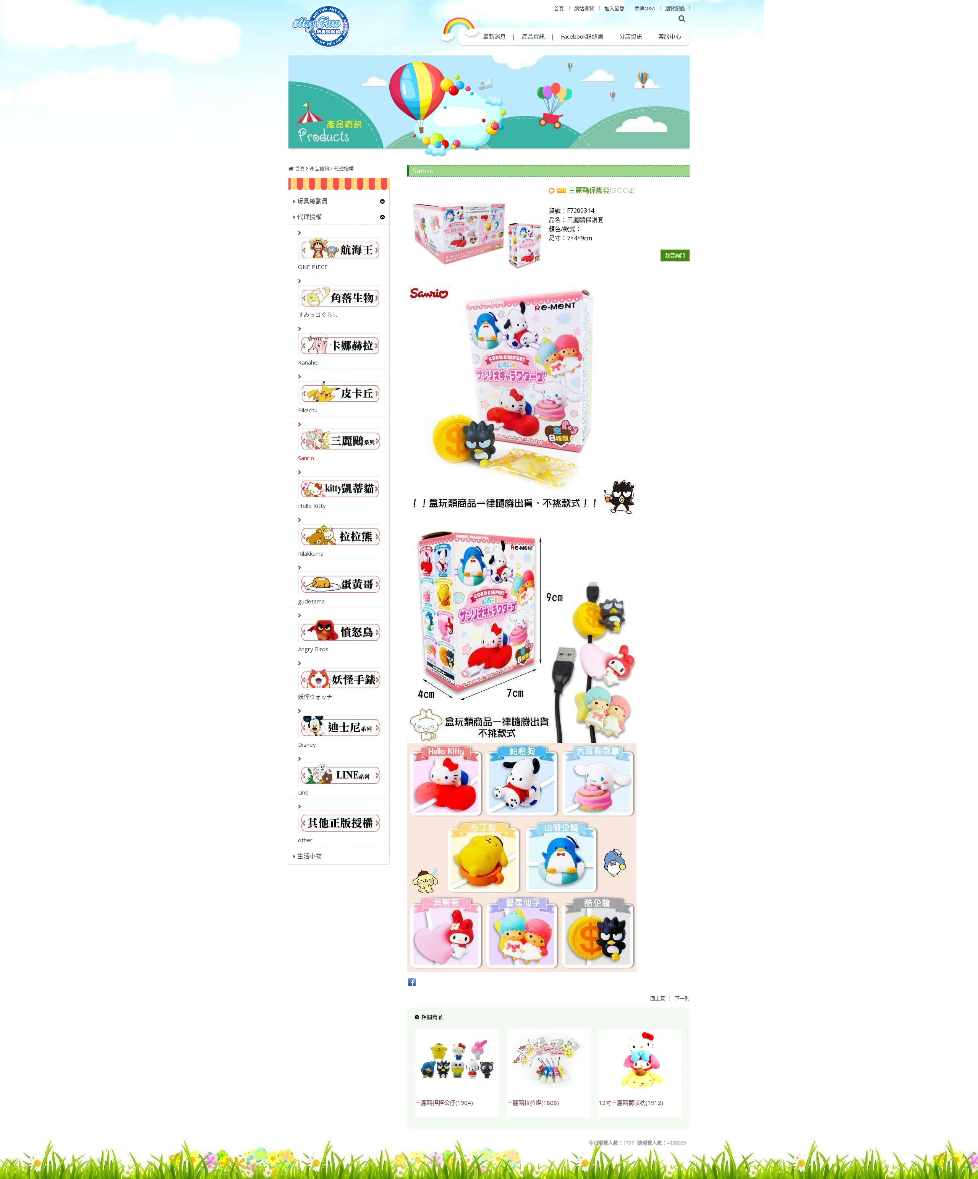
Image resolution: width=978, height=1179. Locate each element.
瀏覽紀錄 (675, 8)
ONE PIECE (313, 267)
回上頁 (657, 998)
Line (303, 792)
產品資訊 (319, 168)
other (305, 840)
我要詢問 (675, 255)
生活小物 (309, 856)
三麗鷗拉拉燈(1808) (533, 1102)
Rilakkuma (311, 553)
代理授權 (344, 168)
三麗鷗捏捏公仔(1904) (444, 1102)
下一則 (682, 998)
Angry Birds (313, 649)
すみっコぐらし (318, 314)
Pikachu (307, 410)
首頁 (300, 168)
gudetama (311, 601)
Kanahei (308, 362)
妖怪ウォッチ (315, 697)
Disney (307, 744)
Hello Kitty (312, 505)
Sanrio (306, 458)
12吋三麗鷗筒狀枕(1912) (631, 1102)
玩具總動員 (312, 201)
